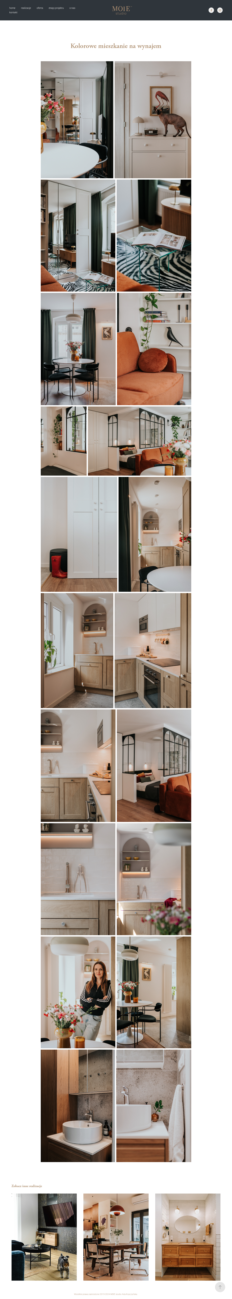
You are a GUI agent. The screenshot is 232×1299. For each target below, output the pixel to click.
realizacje (26, 8)
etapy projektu (56, 8)
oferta (40, 8)
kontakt (13, 12)
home (12, 8)
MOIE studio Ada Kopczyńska (123, 1294)
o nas (72, 8)
